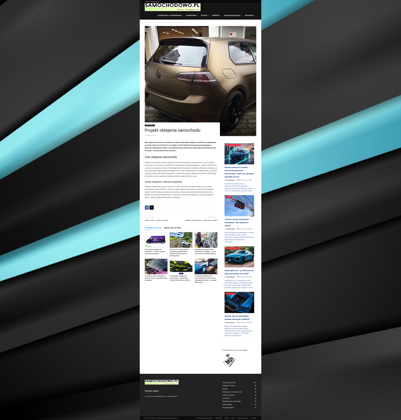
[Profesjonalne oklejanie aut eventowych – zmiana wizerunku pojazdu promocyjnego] (156, 240)
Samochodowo (230, 180)
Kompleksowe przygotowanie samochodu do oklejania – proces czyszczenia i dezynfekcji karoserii (205, 251)
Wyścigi (204, 15)
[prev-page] (146, 286)
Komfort (215, 15)
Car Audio (249, 15)
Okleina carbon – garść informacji (156, 220)
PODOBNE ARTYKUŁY (153, 228)
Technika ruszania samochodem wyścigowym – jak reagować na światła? (237, 222)
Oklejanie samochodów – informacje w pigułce (201, 220)
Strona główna (149, 22)
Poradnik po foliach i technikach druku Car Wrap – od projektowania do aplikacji (156, 278)
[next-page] (149, 286)
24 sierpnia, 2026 (243, 180)
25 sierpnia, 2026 (243, 229)
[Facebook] (147, 207)
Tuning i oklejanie (160, 22)
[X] (152, 207)
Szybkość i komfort (233, 248)
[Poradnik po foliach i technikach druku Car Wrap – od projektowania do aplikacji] (156, 266)
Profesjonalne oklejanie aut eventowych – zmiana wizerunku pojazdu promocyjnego (155, 251)
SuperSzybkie (191, 15)
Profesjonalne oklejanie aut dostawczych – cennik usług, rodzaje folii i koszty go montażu (180, 278)
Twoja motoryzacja (232, 15)
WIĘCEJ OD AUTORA (172, 228)
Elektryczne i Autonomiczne (169, 15)
